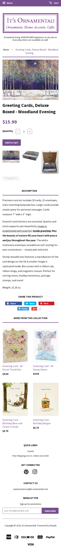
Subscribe (50, 510)
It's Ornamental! (29, 525)
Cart (56, 2)
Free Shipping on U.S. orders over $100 (30, 455)
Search (30, 451)
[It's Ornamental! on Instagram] (34, 471)
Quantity (7, 131)
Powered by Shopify (46, 525)
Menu (9, 2)
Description (29, 190)
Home (6, 49)
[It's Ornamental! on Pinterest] (26, 471)
